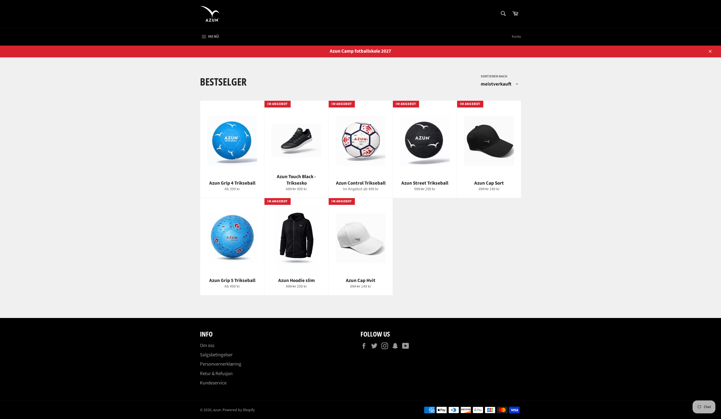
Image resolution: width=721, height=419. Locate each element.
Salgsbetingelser (216, 354)
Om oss (207, 345)
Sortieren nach (494, 76)
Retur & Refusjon (216, 373)
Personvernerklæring (220, 364)
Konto (516, 36)
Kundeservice (213, 383)
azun (217, 410)
